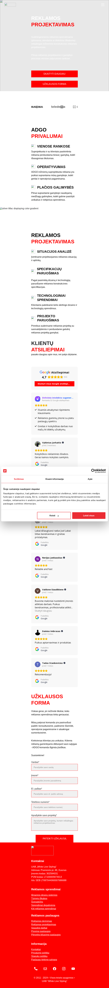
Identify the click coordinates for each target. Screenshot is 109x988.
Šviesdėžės (37, 902)
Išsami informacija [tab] (54, 479)
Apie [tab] (90, 479)
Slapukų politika (39, 956)
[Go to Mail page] (45, 968)
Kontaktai (36, 949)
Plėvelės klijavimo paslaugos (46, 934)
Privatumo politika (40, 953)
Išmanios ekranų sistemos (44, 895)
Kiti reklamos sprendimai (43, 908)
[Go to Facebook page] (54, 968)
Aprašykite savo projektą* (44, 815)
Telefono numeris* (40, 802)
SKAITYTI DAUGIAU (54, 74)
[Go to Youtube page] (73, 968)
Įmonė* (34, 775)
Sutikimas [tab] (19, 479)
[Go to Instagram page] (63, 968)
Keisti (52, 515)
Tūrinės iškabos (39, 898)
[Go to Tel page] (35, 968)
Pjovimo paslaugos (41, 931)
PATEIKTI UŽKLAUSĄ (54, 838)
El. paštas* (36, 789)
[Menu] (102, 4)
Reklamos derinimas (41, 921)
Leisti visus (88, 515)
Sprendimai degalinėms (43, 905)
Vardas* (35, 762)
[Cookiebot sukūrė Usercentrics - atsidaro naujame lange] (93, 471)
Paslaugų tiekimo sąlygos (44, 959)
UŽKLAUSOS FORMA (54, 84)
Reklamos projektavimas (43, 924)
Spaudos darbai (39, 928)
